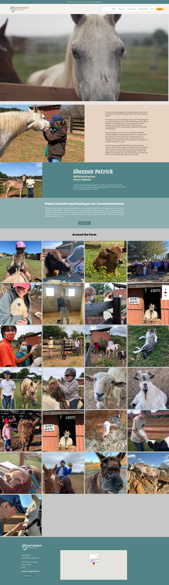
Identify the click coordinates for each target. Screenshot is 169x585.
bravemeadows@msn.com (30, 558)
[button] (113, 9)
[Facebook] (165, 289)
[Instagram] (165, 295)
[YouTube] (165, 292)
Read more (99, 2)
